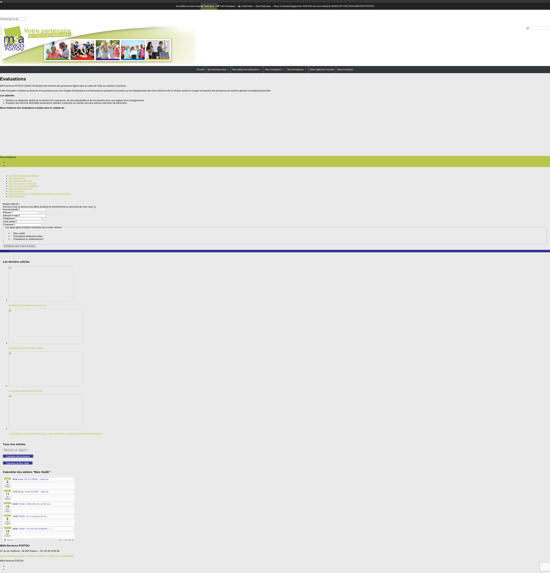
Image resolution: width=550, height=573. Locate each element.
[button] (9, 539)
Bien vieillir (19, 233)
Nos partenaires (17, 196)
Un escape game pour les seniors (26, 390)
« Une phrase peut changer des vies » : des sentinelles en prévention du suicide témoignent (55, 433)
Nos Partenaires (263, 6)
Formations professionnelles (28, 236)
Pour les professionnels (21, 188)
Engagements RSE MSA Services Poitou (308, 6)
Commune (9, 224)
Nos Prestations (295, 69)
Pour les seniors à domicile (22, 183)
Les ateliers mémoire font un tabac (26, 348)
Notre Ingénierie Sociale (322, 69)
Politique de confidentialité (60, 556)
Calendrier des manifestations (24, 175)
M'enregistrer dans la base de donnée (19, 246)
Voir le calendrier (65, 540)
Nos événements (17, 178)
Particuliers (209, 6)
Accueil (179, 6)
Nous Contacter (281, 6)
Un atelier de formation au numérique (27, 305)
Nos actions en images (20, 181)
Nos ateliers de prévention (245, 69)
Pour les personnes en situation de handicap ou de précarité (39, 194)
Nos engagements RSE (12, 556)
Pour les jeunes (16, 191)
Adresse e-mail (11, 215)
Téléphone (9, 218)
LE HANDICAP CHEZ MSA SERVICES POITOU (351, 6)
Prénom (7, 212)
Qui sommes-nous (192, 6)
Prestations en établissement (28, 239)
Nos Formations (227, 6)
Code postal (10, 221)
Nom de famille (11, 209)
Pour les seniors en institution (24, 186)
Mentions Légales (35, 556)
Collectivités (247, 6)
